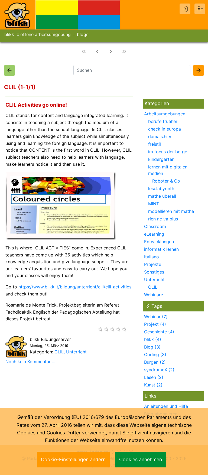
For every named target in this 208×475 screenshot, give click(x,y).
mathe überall (162, 196)
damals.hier (159, 136)
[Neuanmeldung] (199, 9)
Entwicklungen (159, 241)
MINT (153, 203)
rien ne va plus (163, 219)
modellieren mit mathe (171, 211)
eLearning (154, 234)
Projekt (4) (155, 324)
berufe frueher (162, 121)
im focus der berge (167, 151)
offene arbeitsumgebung (45, 34)
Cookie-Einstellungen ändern (73, 459)
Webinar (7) (156, 316)
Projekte (152, 264)
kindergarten (161, 159)
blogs (82, 34)
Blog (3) (152, 347)
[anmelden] (185, 9)
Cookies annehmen (140, 459)
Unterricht (76, 351)
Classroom (155, 226)
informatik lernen (161, 249)
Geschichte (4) (159, 331)
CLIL (59, 351)
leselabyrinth (161, 188)
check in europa (164, 129)
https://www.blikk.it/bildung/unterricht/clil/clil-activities (74, 286)
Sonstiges (154, 272)
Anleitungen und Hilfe (166, 406)
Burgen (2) (155, 362)
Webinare (153, 294)
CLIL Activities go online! (36, 105)
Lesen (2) (153, 377)
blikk (9, 34)
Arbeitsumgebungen (164, 113)
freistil (154, 144)
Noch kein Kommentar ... (30, 361)
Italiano (151, 256)
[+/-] (147, 306)
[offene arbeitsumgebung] (78, 14)
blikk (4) (152, 339)
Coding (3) (155, 354)
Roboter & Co (166, 181)
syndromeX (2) (159, 369)
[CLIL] (9, 70)
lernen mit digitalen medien (167, 170)
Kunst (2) (153, 385)
